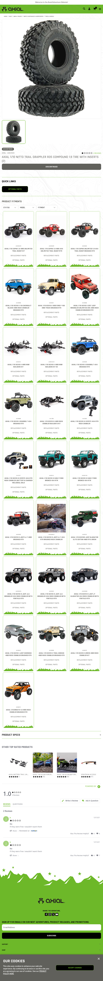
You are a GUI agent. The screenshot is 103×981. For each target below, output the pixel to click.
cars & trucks (17, 16)
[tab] (70, 801)
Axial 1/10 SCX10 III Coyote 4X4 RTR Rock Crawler (84, 422)
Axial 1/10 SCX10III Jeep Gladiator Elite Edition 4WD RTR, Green (84, 538)
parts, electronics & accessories (33, 16)
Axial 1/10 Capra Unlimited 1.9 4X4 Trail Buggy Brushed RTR (84, 250)
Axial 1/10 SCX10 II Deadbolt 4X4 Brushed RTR (85, 365)
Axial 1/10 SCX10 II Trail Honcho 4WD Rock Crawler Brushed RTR (51, 654)
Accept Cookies (75, 968)
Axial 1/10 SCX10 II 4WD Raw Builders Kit (18, 365)
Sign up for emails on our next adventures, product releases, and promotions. (45, 922)
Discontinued (52, 167)
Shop (3, 950)
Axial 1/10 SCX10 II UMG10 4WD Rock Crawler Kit (84, 654)
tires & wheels (49, 16)
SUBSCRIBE (51, 935)
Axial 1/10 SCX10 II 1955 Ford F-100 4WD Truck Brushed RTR (51, 306)
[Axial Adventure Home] (13, 9)
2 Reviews (97, 153)
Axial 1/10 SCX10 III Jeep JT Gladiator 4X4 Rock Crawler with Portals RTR (84, 596)
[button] (14, 831)
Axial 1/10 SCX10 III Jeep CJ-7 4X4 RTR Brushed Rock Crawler (51, 538)
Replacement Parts (18, 256)
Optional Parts (15, 189)
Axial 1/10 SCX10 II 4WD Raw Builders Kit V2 (51, 365)
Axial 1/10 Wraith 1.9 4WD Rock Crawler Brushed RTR (18, 711)
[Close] (99, 958)
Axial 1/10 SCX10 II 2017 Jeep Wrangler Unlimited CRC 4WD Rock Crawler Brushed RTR (84, 307)
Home (5, 16)
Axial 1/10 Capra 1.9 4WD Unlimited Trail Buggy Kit (18, 250)
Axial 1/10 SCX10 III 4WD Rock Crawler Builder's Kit (51, 422)
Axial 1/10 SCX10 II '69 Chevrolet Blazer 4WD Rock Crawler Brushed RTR (18, 307)
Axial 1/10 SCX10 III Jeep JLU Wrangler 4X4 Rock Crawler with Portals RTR (18, 596)
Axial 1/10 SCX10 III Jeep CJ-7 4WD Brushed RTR (18, 538)
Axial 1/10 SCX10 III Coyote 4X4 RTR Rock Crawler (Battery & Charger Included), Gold (18, 480)
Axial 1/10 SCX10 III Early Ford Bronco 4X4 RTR (51, 479)
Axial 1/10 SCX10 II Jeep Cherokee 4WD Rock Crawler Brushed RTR (18, 654)
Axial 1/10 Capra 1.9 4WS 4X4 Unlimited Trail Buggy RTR (51, 250)
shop (10, 16)
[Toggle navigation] (98, 9)
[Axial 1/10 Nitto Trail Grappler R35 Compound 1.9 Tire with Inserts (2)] (51, 68)
